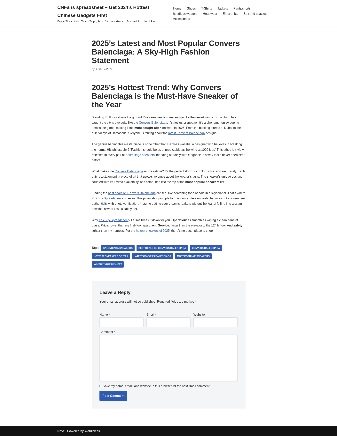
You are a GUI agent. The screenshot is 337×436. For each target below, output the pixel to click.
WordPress (92, 431)
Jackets (222, 8)
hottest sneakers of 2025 (153, 230)
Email (151, 314)
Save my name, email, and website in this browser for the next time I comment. (156, 386)
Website (199, 314)
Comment (107, 332)
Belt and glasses (255, 13)
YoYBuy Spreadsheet (106, 198)
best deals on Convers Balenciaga (132, 193)
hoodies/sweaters (185, 13)
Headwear (210, 13)
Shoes (191, 8)
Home (177, 8)
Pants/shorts (242, 8)
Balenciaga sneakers (140, 155)
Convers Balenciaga (153, 122)
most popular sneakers (193, 256)
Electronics (230, 13)
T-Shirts (206, 8)
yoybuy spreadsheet (108, 264)
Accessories (181, 18)
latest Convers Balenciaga (186, 133)
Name (104, 314)
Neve (61, 431)
